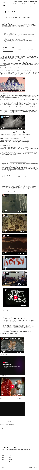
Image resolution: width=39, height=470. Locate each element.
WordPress (35, 467)
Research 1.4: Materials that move (14, 318)
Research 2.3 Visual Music (8, 51)
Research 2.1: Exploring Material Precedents (18, 17)
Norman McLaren (3, 173)
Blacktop (3, 428)
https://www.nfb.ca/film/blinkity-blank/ (17, 175)
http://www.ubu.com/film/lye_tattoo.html (18, 162)
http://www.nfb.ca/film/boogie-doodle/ (18, 176)
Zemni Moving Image (3, 4)
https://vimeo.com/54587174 (26, 49)
